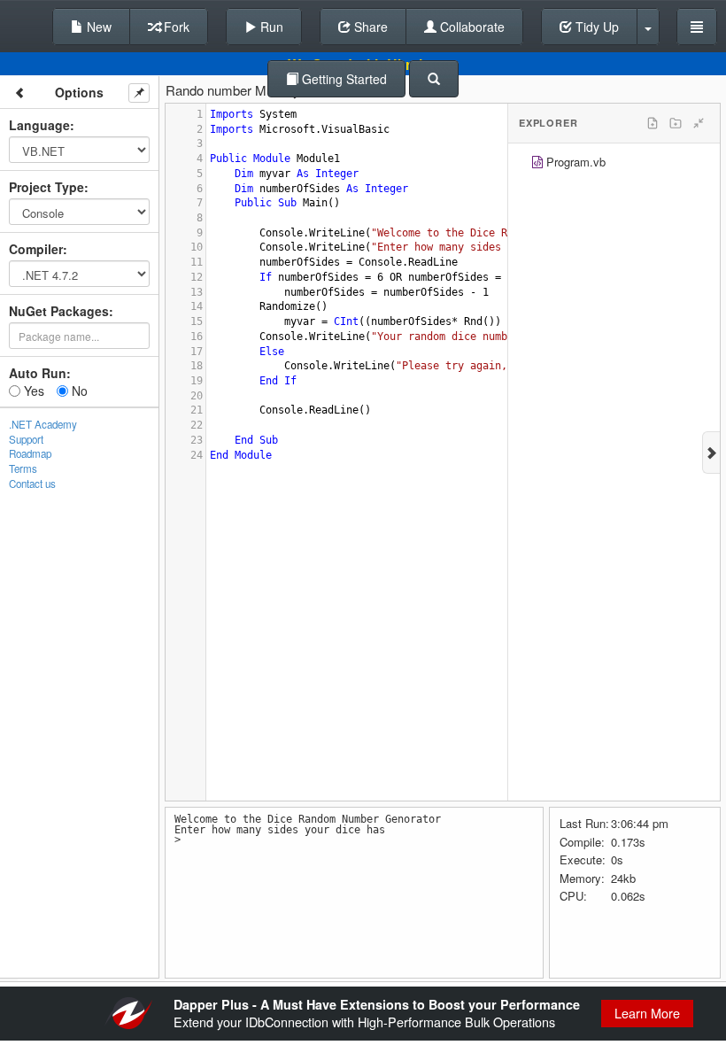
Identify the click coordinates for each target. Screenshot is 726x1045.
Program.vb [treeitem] (576, 161)
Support (26, 439)
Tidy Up (595, 26)
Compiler (36, 249)
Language (39, 125)
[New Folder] (675, 123)
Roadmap (30, 453)
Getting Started (342, 79)
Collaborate (470, 26)
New (97, 26)
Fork (174, 26)
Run (270, 26)
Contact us (32, 483)
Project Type (46, 187)
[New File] (652, 123)
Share (369, 26)
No (78, 390)
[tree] (614, 164)
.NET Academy (43, 424)
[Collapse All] (698, 123)
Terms (23, 468)
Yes (32, 390)
